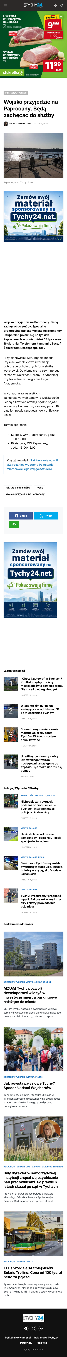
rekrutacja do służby (18, 487)
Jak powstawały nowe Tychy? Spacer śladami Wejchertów (29, 1085)
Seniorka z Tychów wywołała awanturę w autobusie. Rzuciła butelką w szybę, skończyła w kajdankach (42, 868)
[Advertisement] (33, 275)
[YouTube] (41, 1328)
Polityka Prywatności (18, 1337)
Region (41, 857)
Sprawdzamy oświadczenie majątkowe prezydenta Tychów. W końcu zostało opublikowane (39, 734)
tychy (39, 487)
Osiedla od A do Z (42, 982)
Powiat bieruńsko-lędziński (48, 1167)
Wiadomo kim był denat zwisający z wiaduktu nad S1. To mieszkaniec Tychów (40, 709)
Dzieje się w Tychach (15, 93)
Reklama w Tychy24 (46, 1337)
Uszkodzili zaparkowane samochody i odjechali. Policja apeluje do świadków (41, 837)
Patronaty (26, 1342)
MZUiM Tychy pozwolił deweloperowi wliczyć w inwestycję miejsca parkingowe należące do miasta (30, 995)
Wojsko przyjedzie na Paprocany (25, 493)
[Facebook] (26, 1328)
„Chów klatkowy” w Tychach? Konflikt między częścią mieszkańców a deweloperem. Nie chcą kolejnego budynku (42, 684)
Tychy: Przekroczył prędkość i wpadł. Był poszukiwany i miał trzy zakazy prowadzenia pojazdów (41, 901)
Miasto (42, 795)
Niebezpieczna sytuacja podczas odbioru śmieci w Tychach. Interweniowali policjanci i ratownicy (38, 807)
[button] (5, 5)
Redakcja (41, 1342)
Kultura (30, 1077)
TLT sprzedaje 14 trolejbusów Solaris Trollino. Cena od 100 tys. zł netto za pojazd (33, 1272)
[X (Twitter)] (33, 1328)
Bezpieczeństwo (29, 795)
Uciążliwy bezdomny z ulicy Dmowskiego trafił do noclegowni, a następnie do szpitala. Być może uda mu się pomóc (41, 763)
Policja (51, 795)
